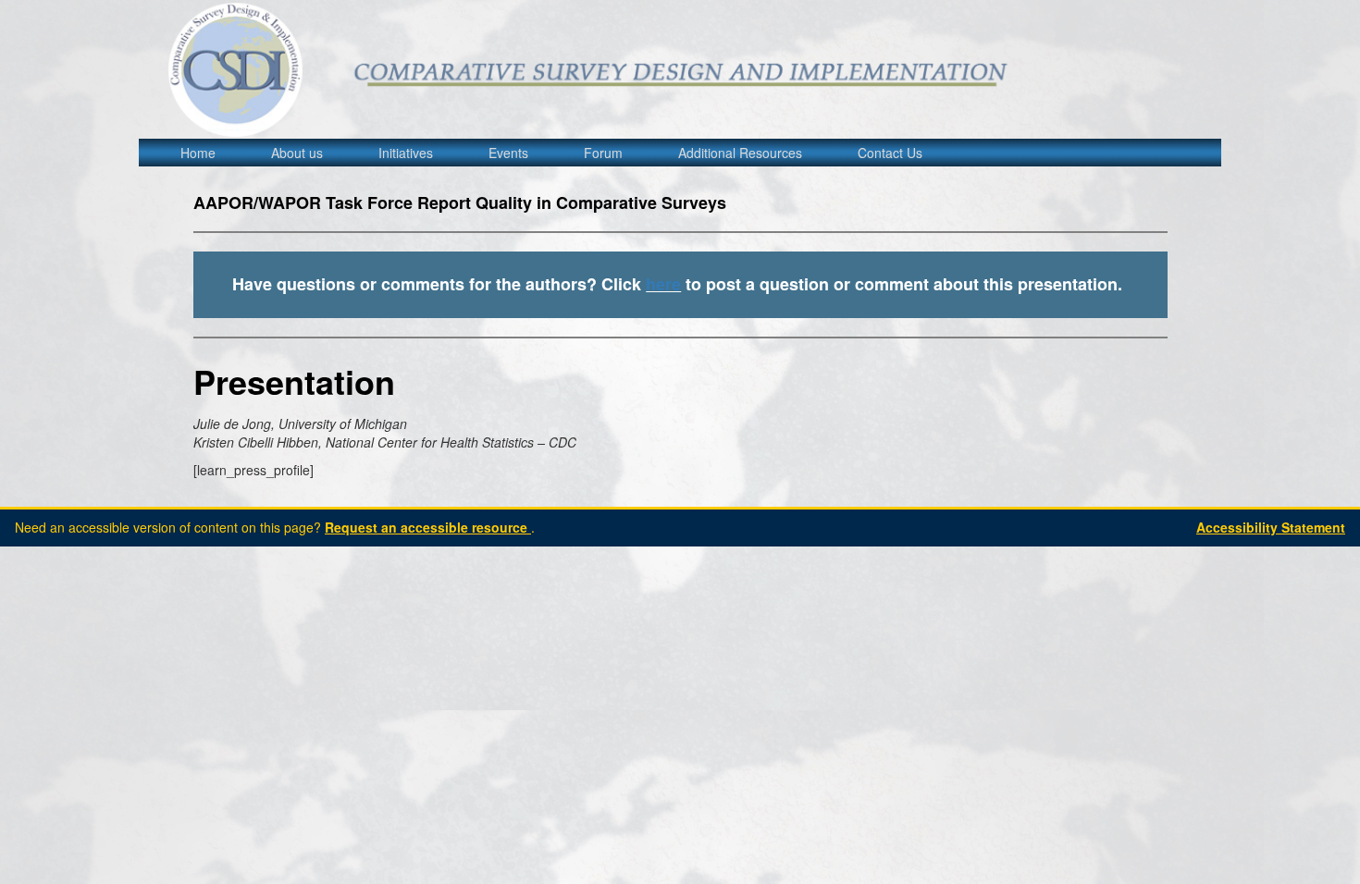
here (663, 284)
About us (297, 152)
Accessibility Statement (1270, 527)
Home (198, 152)
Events (508, 152)
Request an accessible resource (428, 527)
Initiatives (405, 152)
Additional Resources (740, 152)
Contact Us (890, 152)
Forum (603, 152)
